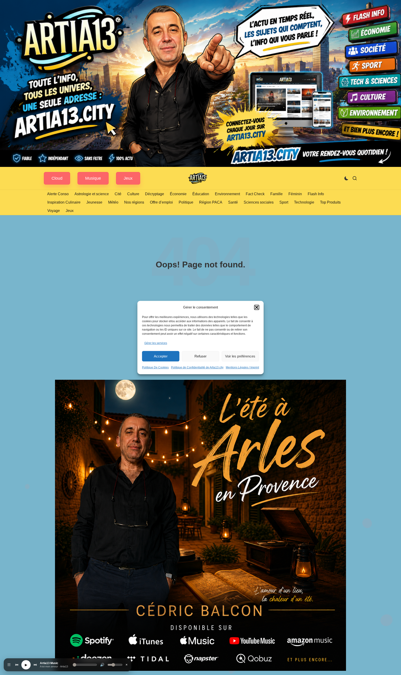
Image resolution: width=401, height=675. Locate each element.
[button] (256, 307)
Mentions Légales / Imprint (242, 367)
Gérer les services (155, 343)
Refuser (200, 356)
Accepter (161, 356)
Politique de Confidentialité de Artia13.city (197, 367)
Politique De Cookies (155, 367)
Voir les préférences (240, 356)
